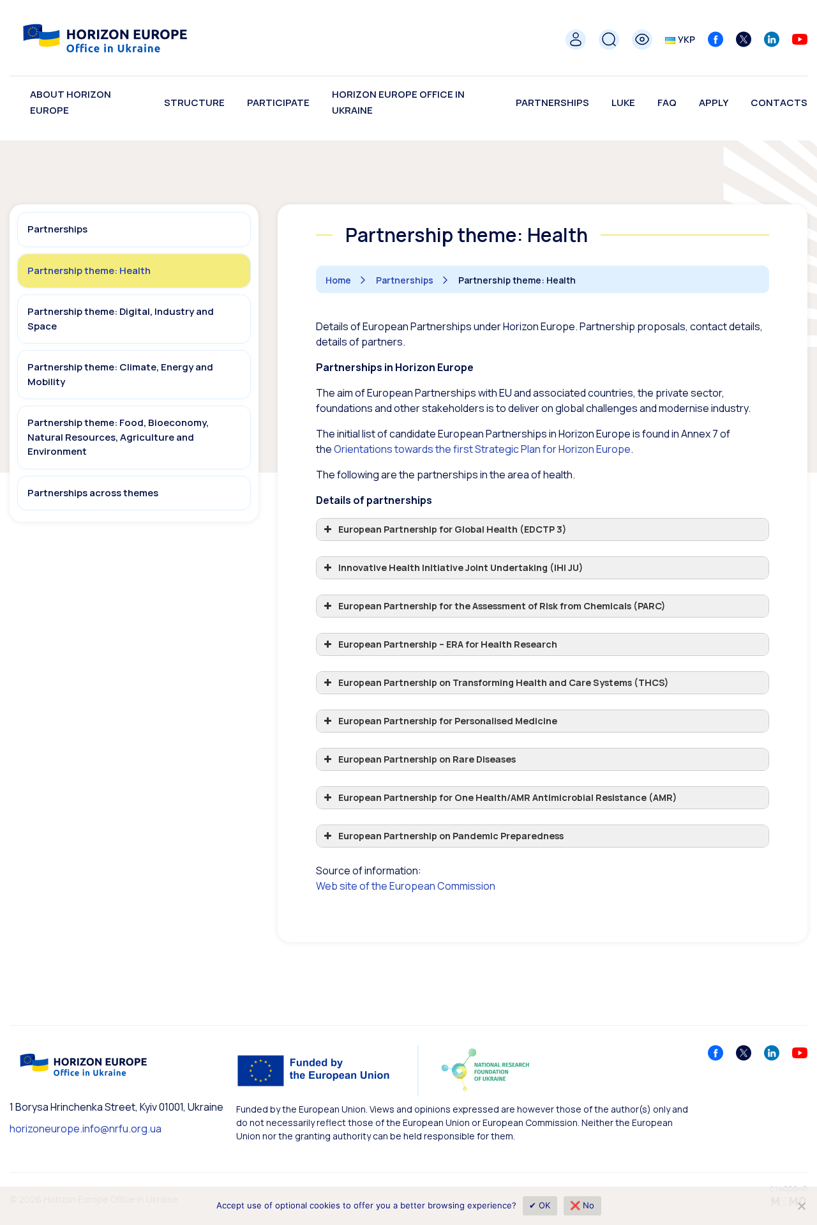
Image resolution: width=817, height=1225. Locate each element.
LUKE (623, 102)
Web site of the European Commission (405, 886)
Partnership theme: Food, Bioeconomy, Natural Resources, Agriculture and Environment (118, 437)
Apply (713, 102)
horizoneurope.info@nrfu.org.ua (85, 1129)
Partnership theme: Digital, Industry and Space (120, 319)
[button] (542, 529)
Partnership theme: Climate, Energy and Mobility (120, 374)
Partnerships (552, 102)
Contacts (779, 102)
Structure (194, 102)
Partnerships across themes (92, 492)
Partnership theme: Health (89, 270)
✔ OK (540, 1205)
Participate (278, 102)
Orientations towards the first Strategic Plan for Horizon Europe (482, 449)
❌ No (582, 1205)
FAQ (667, 102)
